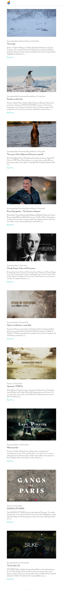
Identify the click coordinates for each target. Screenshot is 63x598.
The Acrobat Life (13, 565)
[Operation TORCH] (31, 363)
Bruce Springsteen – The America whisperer (24, 211)
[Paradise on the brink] (31, 79)
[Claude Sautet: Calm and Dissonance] (31, 247)
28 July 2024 (35, 41)
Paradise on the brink (15, 99)
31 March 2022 (17, 383)
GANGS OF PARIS (15, 508)
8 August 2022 (23, 322)
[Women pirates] (31, 424)
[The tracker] (31, 23)
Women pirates (12, 447)
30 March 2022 (24, 563)
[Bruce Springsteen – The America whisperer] (31, 190)
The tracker (11, 44)
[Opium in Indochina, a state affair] (31, 304)
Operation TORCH (15, 386)
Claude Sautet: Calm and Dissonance (21, 268)
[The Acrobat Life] (31, 544)
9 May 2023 (41, 151)
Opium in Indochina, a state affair (19, 325)
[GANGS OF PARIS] (31, 485)
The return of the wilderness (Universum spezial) (25, 154)
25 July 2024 (41, 96)
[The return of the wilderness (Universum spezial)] (31, 134)
